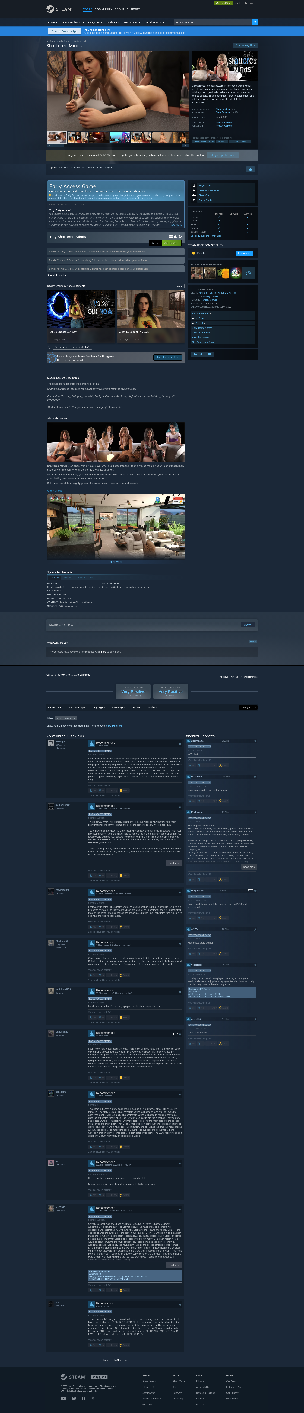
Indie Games (65, 41)
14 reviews (60, 1210)
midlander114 (63, 804)
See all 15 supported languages (206, 236)
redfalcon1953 (63, 989)
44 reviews (60, 1165)
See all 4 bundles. (57, 275)
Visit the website (200, 313)
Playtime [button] (135, 707)
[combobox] (213, 22)
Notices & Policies (205, 1393)
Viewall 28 (249, 273)
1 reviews (60, 808)
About (119, 9)
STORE (87, 9)
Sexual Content (199, 141)
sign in (238, 3)
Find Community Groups (204, 342)
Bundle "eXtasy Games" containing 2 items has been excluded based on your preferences (97, 251)
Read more (176, 225)
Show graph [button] (246, 707)
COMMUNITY (103, 9)
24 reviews (60, 748)
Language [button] (97, 707)
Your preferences (249, 677)
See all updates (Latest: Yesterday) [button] (72, 347)
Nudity (211, 141)
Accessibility (202, 1387)
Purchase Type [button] (77, 707)
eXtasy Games (224, 122)
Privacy (200, 1381)
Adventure (204, 293)
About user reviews (229, 677)
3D (231, 141)
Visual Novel (240, 141)
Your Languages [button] (64, 718)
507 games (60, 745)
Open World (222, 141)
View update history (202, 328)
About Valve (179, 1381)
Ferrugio (60, 741)
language (249, 3)
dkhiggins (61, 1092)
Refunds (200, 1404)
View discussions (200, 337)
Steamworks (148, 1393)
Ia (57, 1161)
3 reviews (60, 1035)
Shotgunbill (62, 941)
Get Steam (231, 1381)
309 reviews (61, 948)
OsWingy (60, 1207)
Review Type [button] (54, 707)
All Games (51, 41)
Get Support (232, 1393)
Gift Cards (147, 1404)
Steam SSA (148, 1387)
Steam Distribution (151, 1398)
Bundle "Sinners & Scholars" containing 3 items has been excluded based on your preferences (99, 260)
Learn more (146, 198)
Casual (213, 293)
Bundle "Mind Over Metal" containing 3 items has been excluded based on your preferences (98, 268)
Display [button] (151, 707)
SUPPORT (133, 9)
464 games (60, 945)
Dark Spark (62, 1031)
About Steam (149, 1381)
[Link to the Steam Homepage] (59, 12)
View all (253, 641)
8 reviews (60, 993)
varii (58, 1302)
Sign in (52, 167)
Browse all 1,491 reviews (115, 1360)
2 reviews (60, 1306)
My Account (232, 1398)
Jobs (175, 1387)
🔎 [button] (180, 427)
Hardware (177, 1393)
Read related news (201, 332)
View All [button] (178, 286)
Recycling (178, 1398)
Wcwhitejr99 (62, 890)
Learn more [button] (244, 253)
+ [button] (249, 141)
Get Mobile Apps (234, 1387)
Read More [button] (174, 863)
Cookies (200, 1398)
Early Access (229, 293)
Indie (219, 293)
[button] (52, 22)
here (103, 651)
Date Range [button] (117, 707)
